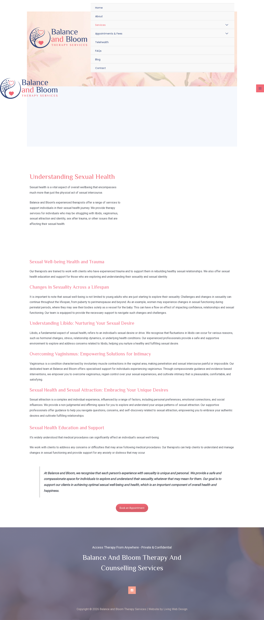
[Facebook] (132, 590)
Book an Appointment (132, 507)
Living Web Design (175, 609)
